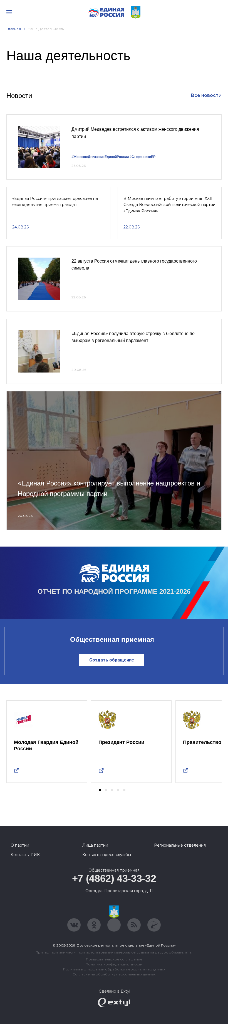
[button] (100, 790)
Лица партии (95, 845)
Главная (13, 29)
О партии (20, 845)
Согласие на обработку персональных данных (114, 974)
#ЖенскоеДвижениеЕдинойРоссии (100, 157)
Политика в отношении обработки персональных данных (114, 969)
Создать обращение (111, 660)
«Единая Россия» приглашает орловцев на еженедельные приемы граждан (55, 201)
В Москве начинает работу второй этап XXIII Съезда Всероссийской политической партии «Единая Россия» (169, 204)
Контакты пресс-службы (106, 854)
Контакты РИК (25, 854)
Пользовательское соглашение (114, 959)
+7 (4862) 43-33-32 (114, 878)
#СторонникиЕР (142, 157)
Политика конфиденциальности (114, 964)
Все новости (206, 95)
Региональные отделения (180, 845)
